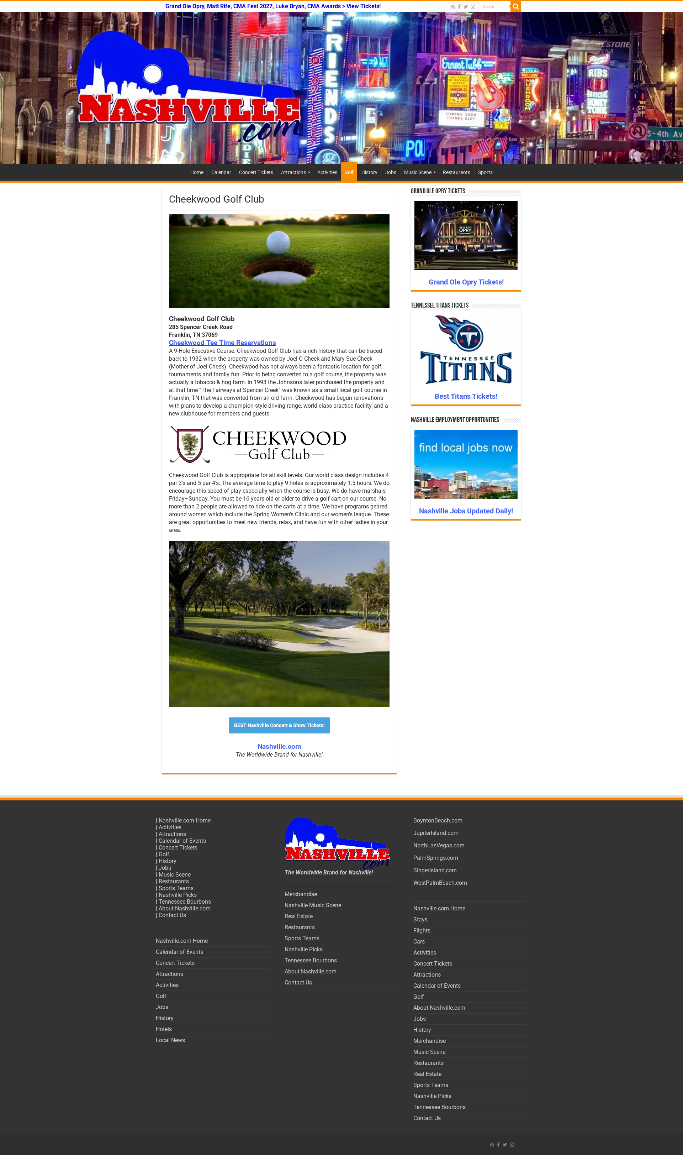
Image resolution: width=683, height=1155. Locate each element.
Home (196, 172)
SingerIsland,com (435, 870)
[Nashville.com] (341, 88)
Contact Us (172, 915)
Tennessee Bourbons (185, 901)
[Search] (515, 6)
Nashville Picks (178, 895)
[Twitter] (466, 6)
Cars (419, 941)
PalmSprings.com (435, 858)
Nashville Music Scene (313, 905)
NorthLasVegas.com (439, 845)
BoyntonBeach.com (437, 820)
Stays (420, 919)
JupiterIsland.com (436, 833)
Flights (421, 930)
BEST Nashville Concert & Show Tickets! (279, 725)
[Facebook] (459, 6)
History (369, 172)
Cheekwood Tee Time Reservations (222, 343)
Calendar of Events (182, 840)
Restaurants (456, 172)
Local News (170, 1040)
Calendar (221, 172)
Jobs (390, 172)
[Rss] (453, 6)
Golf (349, 172)
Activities (327, 172)
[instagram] (473, 6)
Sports (485, 172)
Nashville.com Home (185, 820)
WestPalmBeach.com (440, 882)
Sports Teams (176, 888)
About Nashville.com (185, 908)
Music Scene (417, 172)
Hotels (164, 1029)
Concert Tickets (256, 172)
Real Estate (299, 916)
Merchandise (301, 894)
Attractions (293, 172)
